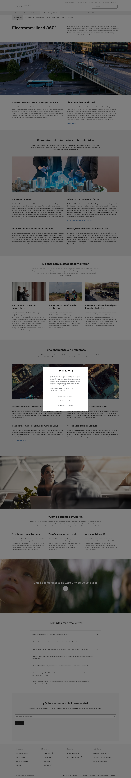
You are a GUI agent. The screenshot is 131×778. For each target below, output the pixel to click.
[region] (65, 389)
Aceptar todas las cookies (65, 396)
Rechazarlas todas (65, 401)
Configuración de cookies (65, 405)
